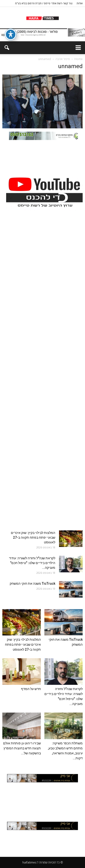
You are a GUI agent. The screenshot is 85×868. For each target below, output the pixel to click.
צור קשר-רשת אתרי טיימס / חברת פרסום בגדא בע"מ (43, 3)
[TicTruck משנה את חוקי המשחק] (71, 589)
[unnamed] (42, 127)
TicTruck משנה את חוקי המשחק (32, 583)
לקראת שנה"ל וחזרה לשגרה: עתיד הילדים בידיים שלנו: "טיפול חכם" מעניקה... (32, 562)
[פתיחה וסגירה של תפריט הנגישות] (10, 34)
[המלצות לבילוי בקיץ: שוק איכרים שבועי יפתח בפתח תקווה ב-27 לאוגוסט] (71, 538)
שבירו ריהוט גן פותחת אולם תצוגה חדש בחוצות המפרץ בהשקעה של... (22, 748)
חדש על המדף (31, 689)
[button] (6, 47)
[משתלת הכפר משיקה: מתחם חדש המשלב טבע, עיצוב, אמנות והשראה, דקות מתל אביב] (63, 726)
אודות (80, 3)
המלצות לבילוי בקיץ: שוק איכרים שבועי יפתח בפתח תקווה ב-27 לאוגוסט (33, 537)
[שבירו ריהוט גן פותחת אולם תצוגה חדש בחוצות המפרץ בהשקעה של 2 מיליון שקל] (21, 726)
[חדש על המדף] (21, 671)
